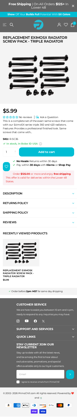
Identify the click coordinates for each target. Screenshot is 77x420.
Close (73, 6)
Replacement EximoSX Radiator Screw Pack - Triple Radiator (18, 273)
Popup (40, 143)
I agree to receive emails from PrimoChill (40, 382)
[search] (11, 25)
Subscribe (70, 374)
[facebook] (35, 321)
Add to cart (46, 152)
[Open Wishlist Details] (66, 24)
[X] (43, 321)
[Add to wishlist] (6, 166)
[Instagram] (18, 321)
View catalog (5, 24)
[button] (11, 117)
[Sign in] (59, 24)
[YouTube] (26, 321)
